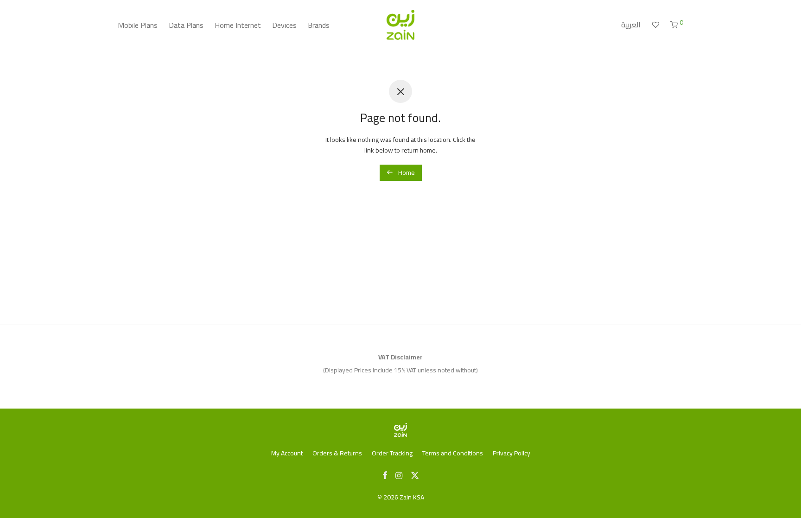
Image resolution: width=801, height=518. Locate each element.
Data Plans (186, 25)
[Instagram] (398, 475)
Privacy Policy (511, 453)
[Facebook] (384, 475)
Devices (284, 25)
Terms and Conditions (452, 453)
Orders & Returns (337, 453)
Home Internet (238, 25)
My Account (287, 453)
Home (406, 172)
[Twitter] (415, 475)
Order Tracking (392, 453)
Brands (319, 25)
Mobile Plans (138, 25)
